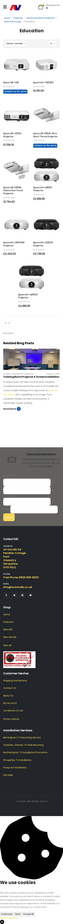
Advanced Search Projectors (40, 18)
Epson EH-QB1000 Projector (28, 296)
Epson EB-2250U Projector (12, 135)
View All (7, 645)
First (53, 482)
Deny (18, 914)
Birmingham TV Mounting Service (22, 737)
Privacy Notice (11, 719)
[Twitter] (14, 595)
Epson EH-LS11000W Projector (14, 244)
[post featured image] (31, 359)
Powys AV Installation (15, 767)
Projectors (18, 18)
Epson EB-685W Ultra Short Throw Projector (45, 135)
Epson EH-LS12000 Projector (43, 244)
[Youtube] (30, 595)
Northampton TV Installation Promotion (25, 752)
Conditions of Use (13, 710)
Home (7, 18)
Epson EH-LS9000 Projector (42, 189)
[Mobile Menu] (5, 7)
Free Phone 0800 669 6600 (21, 577)
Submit (9, 517)
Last (53, 490)
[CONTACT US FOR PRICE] (15, 91)
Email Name (9, 495)
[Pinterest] (22, 595)
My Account (10, 703)
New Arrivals (9, 637)
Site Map (8, 775)
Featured (8, 622)
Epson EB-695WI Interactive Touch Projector (13, 190)
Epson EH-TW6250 (43, 82)
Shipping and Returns (15, 680)
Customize (6, 914)
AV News (6, 374)
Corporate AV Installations (22, 374)
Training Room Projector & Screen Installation (31, 376)
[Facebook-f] (6, 595)
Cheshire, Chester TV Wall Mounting (23, 745)
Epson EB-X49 (11, 82)
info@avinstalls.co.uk (17, 587)
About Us (8, 695)
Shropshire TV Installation (17, 760)
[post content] (16, 64)
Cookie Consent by (8, 918)
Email (6, 509)
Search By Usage (12, 21)
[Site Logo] (16, 8)
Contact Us (9, 688)
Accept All (28, 914)
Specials (7, 629)
